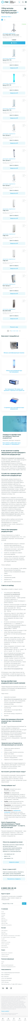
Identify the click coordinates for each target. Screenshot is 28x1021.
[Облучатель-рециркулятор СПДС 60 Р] (14, 253)
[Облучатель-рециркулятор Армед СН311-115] (14, 52)
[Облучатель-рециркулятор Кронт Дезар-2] (14, 278)
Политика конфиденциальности (8, 966)
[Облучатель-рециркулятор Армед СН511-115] (14, 103)
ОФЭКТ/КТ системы (5, 942)
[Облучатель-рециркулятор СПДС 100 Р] (14, 203)
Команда (3, 913)
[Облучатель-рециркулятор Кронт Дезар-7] (14, 178)
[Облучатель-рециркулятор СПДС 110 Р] (14, 228)
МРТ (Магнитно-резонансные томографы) (10, 935)
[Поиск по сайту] (22, 2)
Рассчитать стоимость (14, 879)
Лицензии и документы (6, 925)
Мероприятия (4, 920)
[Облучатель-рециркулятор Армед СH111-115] (14, 78)
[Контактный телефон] (19, 2)
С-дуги (2, 938)
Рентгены (3, 932)
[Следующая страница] (20, 331)
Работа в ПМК (4, 923)
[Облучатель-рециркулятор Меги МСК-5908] (14, 303)
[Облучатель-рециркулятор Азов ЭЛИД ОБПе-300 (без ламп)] (14, 27)
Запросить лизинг (14, 862)
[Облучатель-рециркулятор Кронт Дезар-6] (14, 153)
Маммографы (4, 933)
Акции (2, 961)
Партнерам (3, 921)
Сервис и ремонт (5, 954)
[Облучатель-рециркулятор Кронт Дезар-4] (14, 128)
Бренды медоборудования (7, 965)
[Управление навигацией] (26, 2)
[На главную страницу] (8, 2)
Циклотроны (4, 945)
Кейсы (2, 916)
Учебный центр (4, 956)
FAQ (2, 963)
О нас (2, 911)
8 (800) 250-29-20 (8, 888)
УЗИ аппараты (4, 930)
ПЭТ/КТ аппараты (5, 943)
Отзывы (3, 915)
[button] (6, 16)
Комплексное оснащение (7, 952)
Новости (3, 918)
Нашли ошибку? (5, 1011)
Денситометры (4, 947)
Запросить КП (14, 68)
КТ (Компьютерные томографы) (8, 937)
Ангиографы (4, 940)
